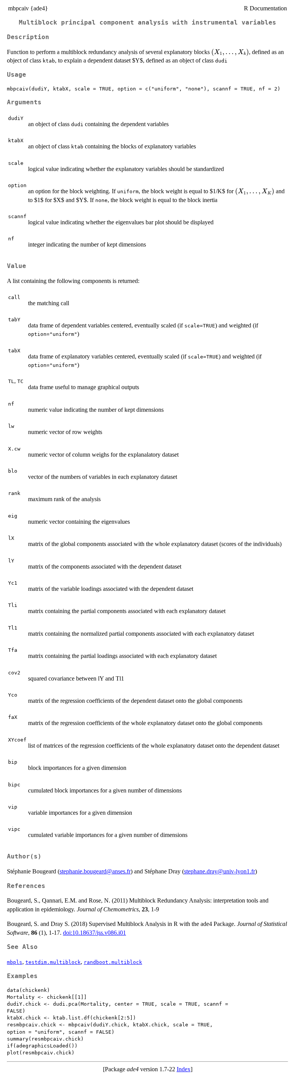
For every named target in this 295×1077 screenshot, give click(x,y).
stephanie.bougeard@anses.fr (95, 871)
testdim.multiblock (53, 962)
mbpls (14, 962)
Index (184, 1069)
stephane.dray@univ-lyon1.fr (219, 871)
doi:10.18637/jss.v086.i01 (94, 932)
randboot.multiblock (113, 962)
